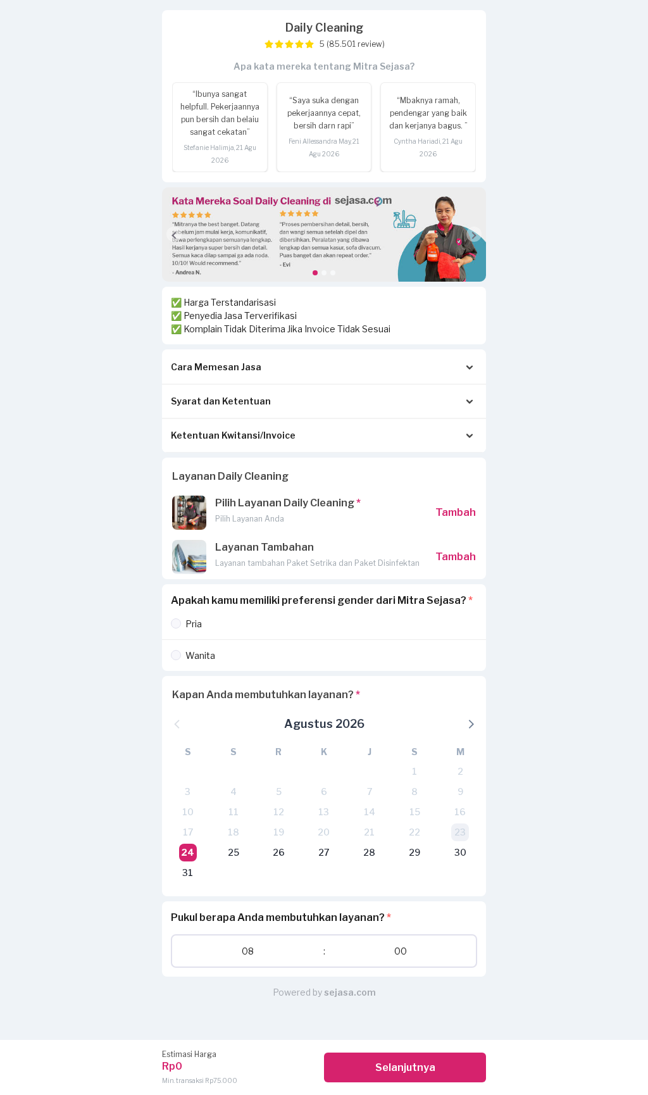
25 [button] (233, 852)
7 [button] (369, 791)
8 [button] (414, 791)
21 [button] (369, 832)
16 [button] (460, 811)
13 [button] (323, 811)
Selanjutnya (405, 1067)
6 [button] (324, 791)
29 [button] (414, 852)
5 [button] (279, 791)
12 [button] (278, 811)
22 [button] (414, 832)
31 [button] (187, 872)
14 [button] (369, 811)
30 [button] (460, 852)
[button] (324, 272)
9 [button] (460, 791)
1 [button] (414, 771)
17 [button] (188, 832)
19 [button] (278, 832)
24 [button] (187, 852)
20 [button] (324, 832)
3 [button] (187, 791)
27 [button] (323, 852)
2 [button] (460, 771)
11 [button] (233, 811)
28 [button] (369, 852)
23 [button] (460, 832)
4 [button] (233, 791)
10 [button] (188, 811)
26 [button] (279, 852)
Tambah (455, 512)
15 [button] (414, 811)
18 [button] (233, 832)
